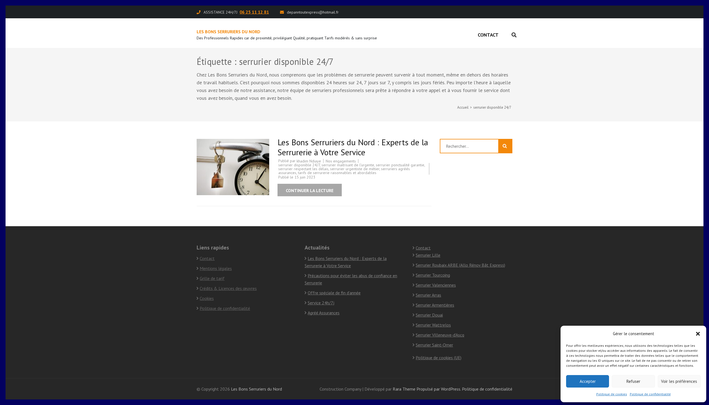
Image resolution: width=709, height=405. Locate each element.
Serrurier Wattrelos (433, 325)
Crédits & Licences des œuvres (228, 288)
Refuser (633, 381)
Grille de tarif (212, 278)
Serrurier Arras (428, 295)
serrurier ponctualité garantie (400, 164)
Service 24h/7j (321, 302)
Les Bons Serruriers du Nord (228, 31)
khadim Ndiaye (309, 161)
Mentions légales (216, 268)
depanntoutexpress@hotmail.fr (313, 12)
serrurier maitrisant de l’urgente (348, 164)
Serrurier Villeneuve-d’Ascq (440, 335)
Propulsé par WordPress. (439, 389)
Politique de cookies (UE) (438, 357)
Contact (488, 35)
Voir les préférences (679, 381)
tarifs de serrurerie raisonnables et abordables (337, 172)
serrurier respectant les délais (303, 168)
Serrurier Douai (429, 315)
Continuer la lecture (309, 190)
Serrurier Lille (428, 255)
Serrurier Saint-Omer (434, 345)
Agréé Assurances (324, 312)
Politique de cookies (611, 394)
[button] (698, 334)
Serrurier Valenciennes (436, 285)
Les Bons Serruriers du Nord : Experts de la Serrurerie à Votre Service (353, 147)
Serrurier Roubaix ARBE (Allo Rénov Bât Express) (460, 265)
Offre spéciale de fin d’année (334, 293)
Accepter (588, 381)
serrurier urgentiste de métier (354, 168)
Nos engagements (341, 161)
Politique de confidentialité (650, 394)
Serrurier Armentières (435, 305)
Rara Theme (404, 389)
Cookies (207, 298)
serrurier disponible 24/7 (299, 164)
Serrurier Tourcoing (433, 275)
